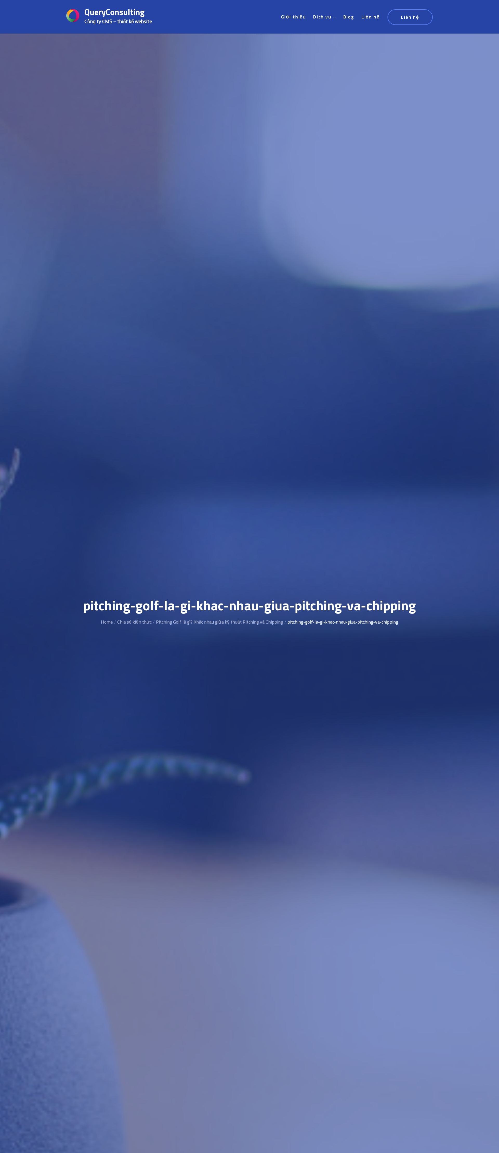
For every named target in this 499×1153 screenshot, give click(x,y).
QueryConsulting (114, 12)
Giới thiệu (293, 16)
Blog (348, 16)
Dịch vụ (322, 16)
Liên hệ (371, 16)
